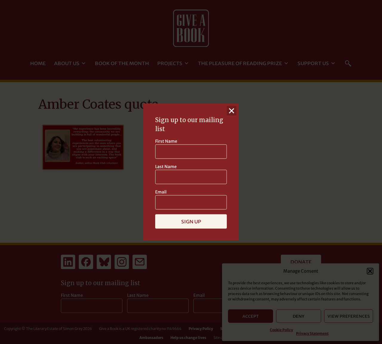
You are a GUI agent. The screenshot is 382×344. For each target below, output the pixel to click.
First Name (166, 141)
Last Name (166, 166)
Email (161, 192)
